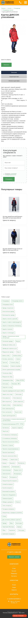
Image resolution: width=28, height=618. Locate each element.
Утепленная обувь (7, 373)
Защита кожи (18, 412)
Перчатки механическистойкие (10, 441)
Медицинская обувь (7, 376)
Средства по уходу (7, 387)
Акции (14, 587)
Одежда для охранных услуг (9, 348)
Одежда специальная (7, 308)
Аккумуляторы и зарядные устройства (12, 512)
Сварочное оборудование (9, 494)
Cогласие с (10, 174)
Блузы (18, 352)
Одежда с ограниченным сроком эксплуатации (10, 337)
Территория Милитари (8, 526)
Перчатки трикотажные (8, 452)
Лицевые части (18, 470)
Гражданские (5, 466)
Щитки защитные (6, 401)
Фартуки (18, 341)
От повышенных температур (9, 434)
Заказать (6, 64)
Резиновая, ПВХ (16, 383)
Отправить (8, 179)
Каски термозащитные (8, 408)
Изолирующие (16, 466)
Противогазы (5, 427)
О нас (14, 568)
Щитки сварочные (18, 401)
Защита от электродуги (8, 332)
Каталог (14, 571)
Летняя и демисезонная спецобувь (11, 369)
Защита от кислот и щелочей (9, 318)
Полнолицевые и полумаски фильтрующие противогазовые (13, 419)
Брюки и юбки (5, 355)
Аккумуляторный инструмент (9, 480)
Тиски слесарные (6, 505)
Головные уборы (17, 355)
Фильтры (4, 477)
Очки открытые (17, 397)
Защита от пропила (7, 329)
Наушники (12, 463)
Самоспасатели (6, 473)
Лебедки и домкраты (7, 502)
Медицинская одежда (7, 352)
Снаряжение (12, 530)
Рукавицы (4, 459)
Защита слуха (14, 459)
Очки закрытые (6, 397)
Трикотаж (4, 362)
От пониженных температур (9, 438)
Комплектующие (6, 470)
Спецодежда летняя (7, 304)
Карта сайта (21, 612)
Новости (14, 590)
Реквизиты (14, 573)
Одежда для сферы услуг (8, 344)
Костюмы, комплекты (7, 359)
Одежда (4, 523)
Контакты (14, 576)
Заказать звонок (14, 557)
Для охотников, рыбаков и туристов (11, 519)
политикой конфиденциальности (10, 174)
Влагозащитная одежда (8, 315)
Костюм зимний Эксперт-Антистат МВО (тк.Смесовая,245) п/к (12, 249)
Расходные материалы (8, 509)
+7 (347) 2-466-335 (14, 552)
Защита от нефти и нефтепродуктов (11, 322)
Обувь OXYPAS (20, 380)
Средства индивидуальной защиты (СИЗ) (12, 390)
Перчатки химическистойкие (9, 456)
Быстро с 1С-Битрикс (19, 615)
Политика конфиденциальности (10, 612)
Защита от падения (17, 427)
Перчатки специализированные (10, 448)
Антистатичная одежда (8, 311)
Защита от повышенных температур (11, 325)
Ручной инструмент (7, 487)
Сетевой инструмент (7, 484)
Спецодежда (5, 300)
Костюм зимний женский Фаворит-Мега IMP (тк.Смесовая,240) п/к (12, 217)
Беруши (4, 463)
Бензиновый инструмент (8, 491)
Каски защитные (17, 405)
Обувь (11, 523)
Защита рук (5, 431)
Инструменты (13, 477)
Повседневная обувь (7, 380)
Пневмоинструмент (7, 498)
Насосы (18, 502)
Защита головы (6, 405)
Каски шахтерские (7, 412)
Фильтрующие (17, 473)
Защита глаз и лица (7, 394)
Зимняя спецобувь (16, 366)
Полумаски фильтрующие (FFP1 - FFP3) (12, 424)
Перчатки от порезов (7, 445)
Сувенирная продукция (8, 533)
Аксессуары (5, 383)
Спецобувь (5, 366)
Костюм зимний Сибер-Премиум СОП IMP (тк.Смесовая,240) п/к (14, 281)
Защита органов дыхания (8, 415)
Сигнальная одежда (7, 341)
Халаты (18, 359)
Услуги (14, 584)
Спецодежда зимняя (17, 300)
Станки (4, 516)
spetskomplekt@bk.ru (15, 598)
